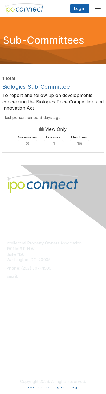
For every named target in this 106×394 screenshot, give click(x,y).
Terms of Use (19, 367)
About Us (15, 362)
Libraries (53, 140)
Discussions (27, 140)
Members (79, 140)
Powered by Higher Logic (53, 387)
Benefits (14, 319)
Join (10, 313)
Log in (79, 8)
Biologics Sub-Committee (36, 86)
